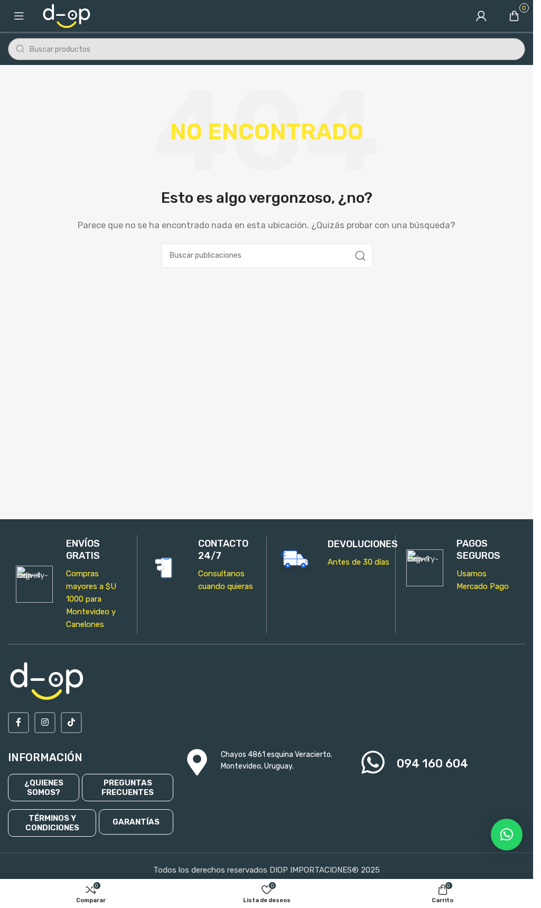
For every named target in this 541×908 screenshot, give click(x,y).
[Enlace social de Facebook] (18, 722)
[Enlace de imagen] (47, 680)
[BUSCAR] (360, 256)
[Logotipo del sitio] (67, 15)
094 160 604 (432, 763)
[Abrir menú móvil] (19, 15)
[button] (507, 834)
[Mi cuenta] (481, 15)
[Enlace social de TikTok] (71, 722)
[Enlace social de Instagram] (44, 722)
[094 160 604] (373, 762)
